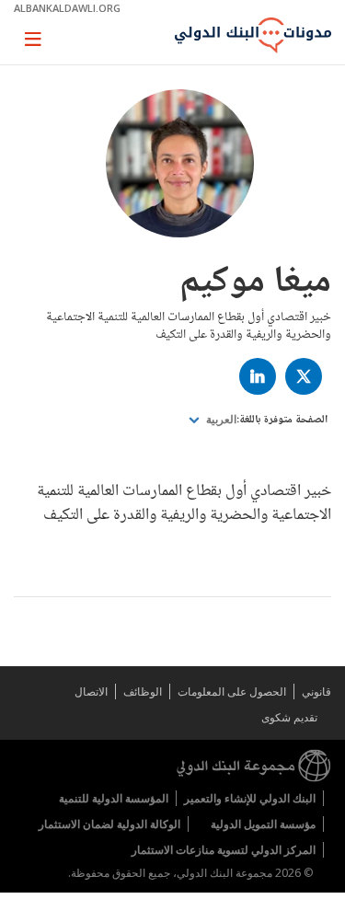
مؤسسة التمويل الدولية (263, 824)
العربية (219, 419)
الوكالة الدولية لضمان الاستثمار (109, 824)
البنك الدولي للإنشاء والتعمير (250, 798)
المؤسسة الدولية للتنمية (113, 798)
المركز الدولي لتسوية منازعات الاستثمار (224, 850)
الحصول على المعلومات (232, 691)
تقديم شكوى (289, 717)
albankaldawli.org (67, 8)
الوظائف (142, 691)
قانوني (316, 691)
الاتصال (91, 691)
